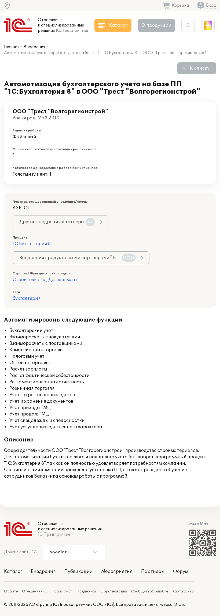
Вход (211, 5)
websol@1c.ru (172, 604)
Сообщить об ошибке (149, 591)
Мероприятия (117, 571)
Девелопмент (63, 279)
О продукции (156, 25)
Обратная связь (113, 591)
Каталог (13, 571)
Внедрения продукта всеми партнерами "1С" (77, 257)
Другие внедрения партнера (56, 222)
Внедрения (34, 47)
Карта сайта (183, 591)
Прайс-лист (62, 591)
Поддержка (86, 591)
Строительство (29, 279)
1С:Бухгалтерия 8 (32, 244)
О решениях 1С (34, 591)
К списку (200, 68)
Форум (180, 571)
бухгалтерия (27, 298)
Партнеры (152, 571)
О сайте (11, 591)
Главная (11, 47)
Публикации (78, 571)
